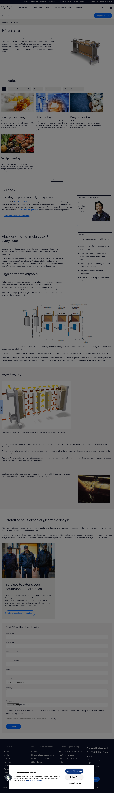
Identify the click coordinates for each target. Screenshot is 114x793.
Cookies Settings (74, 783)
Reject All (74, 777)
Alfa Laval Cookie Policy (34, 780)
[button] (8, 777)
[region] (51, 777)
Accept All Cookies (74, 771)
